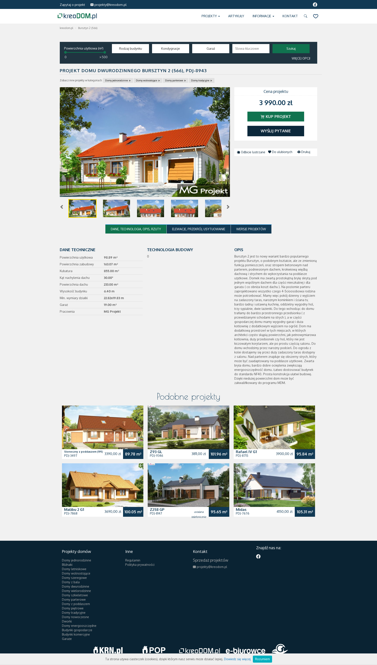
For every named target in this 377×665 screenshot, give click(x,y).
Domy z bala (71, 582)
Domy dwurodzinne (75, 586)
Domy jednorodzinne (116, 80)
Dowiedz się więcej (237, 659)
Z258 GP (157, 509)
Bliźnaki (67, 564)
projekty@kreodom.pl (110, 5)
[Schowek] (316, 16)
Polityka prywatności (139, 564)
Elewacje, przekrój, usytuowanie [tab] (198, 229)
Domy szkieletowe (75, 595)
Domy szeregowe (74, 578)
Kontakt (290, 16)
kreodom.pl (66, 28)
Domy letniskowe (74, 569)
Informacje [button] (262, 16)
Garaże (67, 639)
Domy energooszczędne (79, 625)
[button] (306, 16)
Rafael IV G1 (246, 451)
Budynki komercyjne (76, 634)
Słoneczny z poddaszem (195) (83, 451)
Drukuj (305, 152)
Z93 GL (156, 451)
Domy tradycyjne (200, 80)
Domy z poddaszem (76, 604)
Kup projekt (278, 116)
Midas (241, 509)
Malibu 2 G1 (74, 509)
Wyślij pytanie (276, 130)
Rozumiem (262, 659)
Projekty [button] (210, 16)
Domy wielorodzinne (76, 591)
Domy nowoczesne (75, 617)
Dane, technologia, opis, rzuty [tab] (136, 229)
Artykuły (236, 16)
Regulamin (132, 560)
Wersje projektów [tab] (251, 229)
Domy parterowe (174, 80)
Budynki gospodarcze (77, 630)
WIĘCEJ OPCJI (301, 58)
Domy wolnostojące (146, 80)
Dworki (67, 621)
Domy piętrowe (73, 608)
